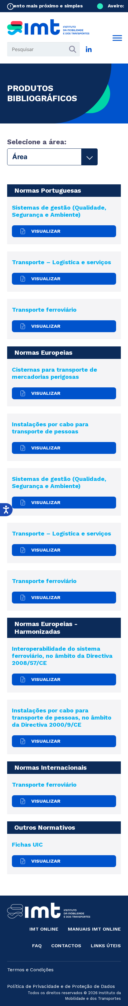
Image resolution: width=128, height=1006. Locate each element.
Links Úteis (106, 945)
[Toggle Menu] (117, 38)
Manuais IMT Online (94, 929)
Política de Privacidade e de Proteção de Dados (61, 986)
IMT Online (43, 929)
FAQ (37, 945)
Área (19, 157)
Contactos (66, 945)
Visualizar (45, 231)
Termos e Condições (30, 969)
